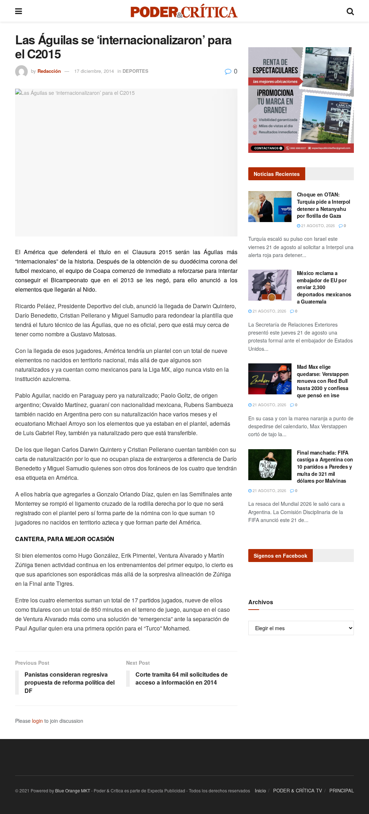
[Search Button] (350, 11)
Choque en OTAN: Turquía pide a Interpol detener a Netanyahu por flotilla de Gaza (324, 205)
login (37, 720)
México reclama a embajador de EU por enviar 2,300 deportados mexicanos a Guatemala (324, 287)
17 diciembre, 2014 (94, 70)
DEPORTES (135, 70)
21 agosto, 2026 (317, 225)
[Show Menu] (18, 11)
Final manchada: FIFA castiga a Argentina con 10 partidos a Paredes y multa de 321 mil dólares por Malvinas (325, 466)
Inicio (260, 790)
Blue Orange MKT (72, 790)
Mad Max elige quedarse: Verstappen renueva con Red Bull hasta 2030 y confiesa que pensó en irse (323, 380)
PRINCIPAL (341, 790)
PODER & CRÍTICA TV (297, 790)
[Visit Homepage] (184, 11)
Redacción (49, 70)
